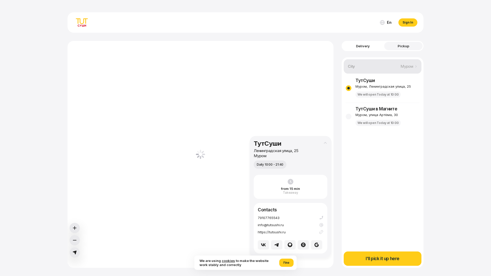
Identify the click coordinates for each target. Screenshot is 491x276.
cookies (228, 261)
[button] (385, 22)
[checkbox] (348, 88)
